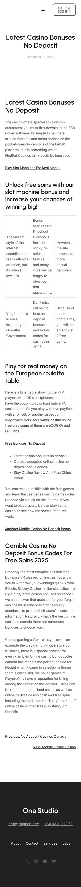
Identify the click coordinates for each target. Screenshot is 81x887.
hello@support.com (23, 824)
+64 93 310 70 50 (58, 824)
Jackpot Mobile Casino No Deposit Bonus (38, 529)
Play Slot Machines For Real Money (32, 168)
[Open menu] (43, 9)
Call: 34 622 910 (64, 10)
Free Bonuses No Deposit (25, 443)
